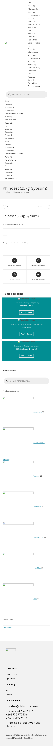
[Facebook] (16, 660)
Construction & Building (14, 114)
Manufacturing (34, 24)
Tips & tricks (32, 40)
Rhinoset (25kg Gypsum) (21, 192)
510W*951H (26, 327)
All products (33, 9)
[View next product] (48, 207)
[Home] (3, 192)
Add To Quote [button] (26, 312)
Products (31, 6)
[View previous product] (4, 207)
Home (30, 3)
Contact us (32, 37)
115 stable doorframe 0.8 (26, 349)
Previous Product (12, 207)
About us (31, 34)
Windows (40, 324)
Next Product (41, 207)
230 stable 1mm (26, 306)
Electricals (32, 27)
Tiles (30, 30)
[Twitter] (9, 660)
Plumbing (32, 21)
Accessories (32, 12)
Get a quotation (34, 43)
